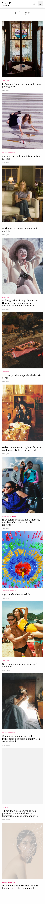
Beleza (4, 153)
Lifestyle (5, 80)
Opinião (13, 516)
